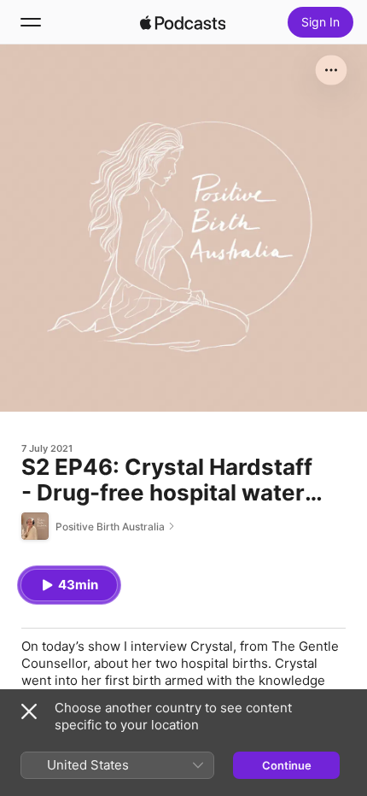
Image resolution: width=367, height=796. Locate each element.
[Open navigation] (31, 22)
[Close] (29, 711)
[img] (182, 22)
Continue (287, 765)
